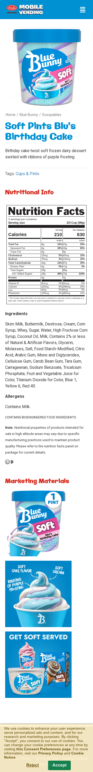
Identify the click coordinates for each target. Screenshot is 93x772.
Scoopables (51, 115)
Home (11, 115)
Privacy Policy (50, 753)
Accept (59, 765)
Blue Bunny (29, 115)
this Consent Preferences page (43, 749)
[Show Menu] (83, 9)
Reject (32, 765)
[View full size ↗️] (38, 524)
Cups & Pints (27, 173)
